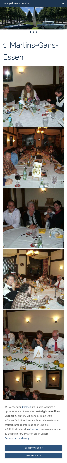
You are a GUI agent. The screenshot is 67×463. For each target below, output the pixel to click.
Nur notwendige (33, 448)
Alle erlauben (33, 455)
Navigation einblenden (16, 3)
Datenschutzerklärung (17, 438)
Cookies (26, 407)
